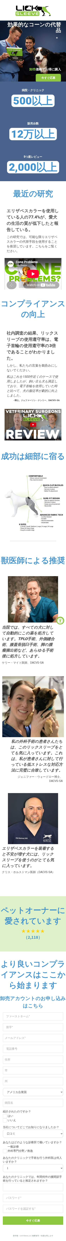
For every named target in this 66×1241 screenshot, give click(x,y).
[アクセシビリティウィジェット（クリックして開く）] (60, 620)
